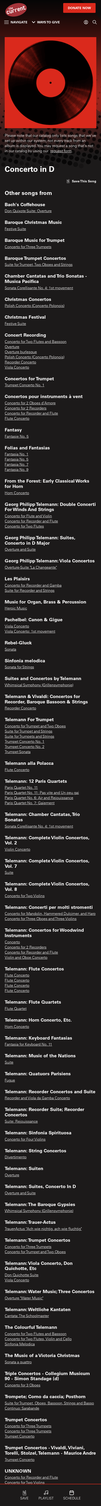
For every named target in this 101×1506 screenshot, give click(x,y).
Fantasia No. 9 (16, 470)
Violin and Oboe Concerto (26, 958)
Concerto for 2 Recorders (26, 408)
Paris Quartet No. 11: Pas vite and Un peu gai (42, 793)
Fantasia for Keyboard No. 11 (28, 1045)
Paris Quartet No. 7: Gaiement (29, 803)
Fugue (10, 1081)
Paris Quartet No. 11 (21, 788)
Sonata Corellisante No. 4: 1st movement (39, 288)
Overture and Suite (20, 550)
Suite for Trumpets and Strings (29, 737)
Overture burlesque (21, 352)
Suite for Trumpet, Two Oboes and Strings (39, 265)
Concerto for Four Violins (25, 1140)
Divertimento (16, 1157)
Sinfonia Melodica (20, 1344)
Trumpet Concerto (20, 1437)
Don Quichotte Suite (22, 1275)
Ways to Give (48, 22)
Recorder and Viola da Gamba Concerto (37, 1098)
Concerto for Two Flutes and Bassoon (35, 342)
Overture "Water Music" (24, 1298)
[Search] (95, 22)
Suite (9, 873)
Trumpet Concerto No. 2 (24, 747)
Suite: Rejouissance (21, 1122)
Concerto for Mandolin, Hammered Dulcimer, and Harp (50, 914)
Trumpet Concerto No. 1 (24, 385)
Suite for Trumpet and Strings (28, 732)
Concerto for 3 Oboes (22, 1385)
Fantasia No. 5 (16, 460)
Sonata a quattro (18, 1362)
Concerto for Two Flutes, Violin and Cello (38, 1339)
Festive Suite (15, 229)
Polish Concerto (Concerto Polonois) (34, 306)
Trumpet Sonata (18, 752)
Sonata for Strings (19, 667)
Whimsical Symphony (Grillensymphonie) (39, 685)
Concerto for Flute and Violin (28, 516)
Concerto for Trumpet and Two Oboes (35, 726)
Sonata (10, 650)
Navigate (19, 22)
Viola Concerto (17, 368)
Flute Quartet (16, 1009)
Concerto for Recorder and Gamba (33, 586)
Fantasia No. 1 (16, 454)
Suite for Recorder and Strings (29, 591)
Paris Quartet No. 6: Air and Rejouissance (39, 798)
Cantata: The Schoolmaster (27, 1316)
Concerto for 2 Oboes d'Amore (30, 403)
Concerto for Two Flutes (24, 527)
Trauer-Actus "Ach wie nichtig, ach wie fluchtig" (43, 1229)
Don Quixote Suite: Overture (28, 211)
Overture (12, 347)
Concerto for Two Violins (25, 896)
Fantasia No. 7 (16, 465)
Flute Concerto (17, 419)
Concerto (12, 942)
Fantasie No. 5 (17, 437)
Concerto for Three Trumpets (28, 247)
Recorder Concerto (20, 362)
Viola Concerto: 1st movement (30, 632)
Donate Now (79, 8)
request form (61, 151)
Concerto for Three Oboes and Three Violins (41, 919)
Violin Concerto (17, 850)
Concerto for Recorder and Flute (31, 414)
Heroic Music (16, 608)
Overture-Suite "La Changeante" (31, 568)
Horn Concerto (17, 493)
